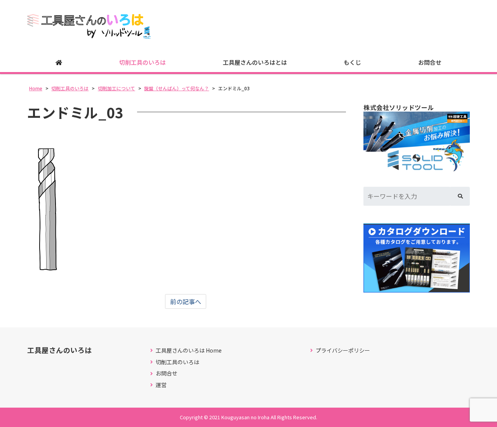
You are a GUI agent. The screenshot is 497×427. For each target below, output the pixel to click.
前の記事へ (185, 301)
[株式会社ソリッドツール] (416, 141)
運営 (161, 385)
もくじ (352, 62)
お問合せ (429, 62)
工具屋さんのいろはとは (255, 62)
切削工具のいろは (142, 62)
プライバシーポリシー (343, 350)
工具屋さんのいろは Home (189, 350)
